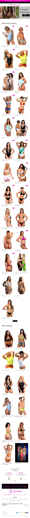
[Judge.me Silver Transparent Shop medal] (16, 486)
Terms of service (22, 515)
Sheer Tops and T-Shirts (5, 370)
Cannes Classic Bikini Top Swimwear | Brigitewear (20, 114)
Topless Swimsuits (4, 394)
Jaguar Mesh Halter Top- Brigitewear (6, 317)
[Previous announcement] (1, 2)
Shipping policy (26, 515)
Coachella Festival (18, 463)
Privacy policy (16, 515)
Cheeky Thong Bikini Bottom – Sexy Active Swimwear (7, 114)
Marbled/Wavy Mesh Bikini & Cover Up (20, 394)
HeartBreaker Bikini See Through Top (19, 182)
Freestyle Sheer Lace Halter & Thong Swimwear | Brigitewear (7, 464)
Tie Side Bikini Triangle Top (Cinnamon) (19, 227)
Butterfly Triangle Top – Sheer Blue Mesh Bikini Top (7, 227)
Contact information (26, 516)
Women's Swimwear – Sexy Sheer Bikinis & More (8, 416)
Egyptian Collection (18, 440)
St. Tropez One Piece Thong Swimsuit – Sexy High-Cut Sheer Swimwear (21, 91)
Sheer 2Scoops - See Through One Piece (6, 45)
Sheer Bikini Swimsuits (18, 348)
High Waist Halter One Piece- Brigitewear (6, 159)
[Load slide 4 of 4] (15, 19)
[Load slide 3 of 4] (14, 19)
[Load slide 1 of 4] (12, 19)
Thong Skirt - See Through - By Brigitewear (6, 182)
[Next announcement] (28, 2)
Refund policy (19, 515)
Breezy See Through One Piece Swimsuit (6, 91)
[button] (1, 5)
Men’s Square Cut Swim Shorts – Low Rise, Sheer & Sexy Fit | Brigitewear (21, 46)
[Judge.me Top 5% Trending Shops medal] (22, 486)
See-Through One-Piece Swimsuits (20, 370)
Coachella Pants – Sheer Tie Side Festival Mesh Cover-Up (21, 272)
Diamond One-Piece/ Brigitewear (18, 159)
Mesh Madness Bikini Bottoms (5, 272)
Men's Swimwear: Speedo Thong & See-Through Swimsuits (21, 416)
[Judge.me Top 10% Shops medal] (25, 486)
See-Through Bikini (4, 348)
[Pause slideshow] (19, 19)
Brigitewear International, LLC (7, 515)
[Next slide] (17, 19)
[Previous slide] (10, 19)
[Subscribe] (14, 506)
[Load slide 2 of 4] (13, 19)
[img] (15, 470)
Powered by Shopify (12, 515)
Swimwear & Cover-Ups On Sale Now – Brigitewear (7, 441)
